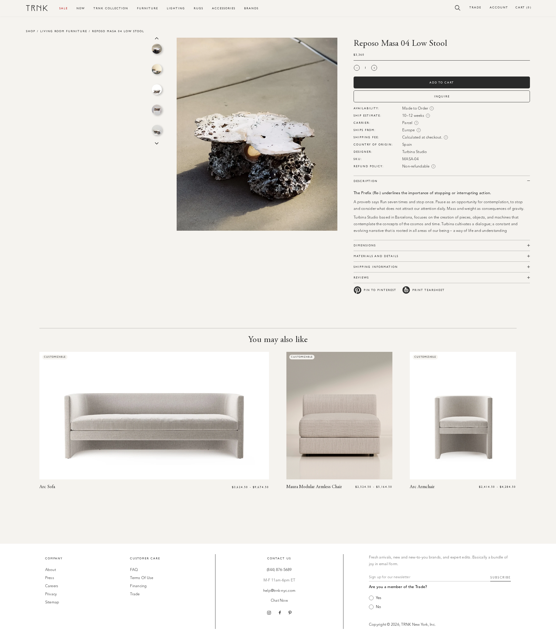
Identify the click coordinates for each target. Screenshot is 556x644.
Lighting (176, 8)
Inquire (442, 96)
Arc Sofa (47, 487)
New (80, 8)
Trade (475, 7)
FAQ (134, 570)
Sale (63, 8)
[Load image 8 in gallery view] (157, 69)
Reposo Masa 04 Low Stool (118, 31)
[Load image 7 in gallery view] (157, 49)
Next (157, 143)
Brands (251, 8)
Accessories (223, 8)
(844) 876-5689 (279, 570)
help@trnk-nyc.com (279, 591)
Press (49, 578)
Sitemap (52, 602)
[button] (457, 7)
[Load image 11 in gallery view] (157, 130)
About (50, 570)
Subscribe (500, 577)
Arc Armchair (422, 487)
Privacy (51, 594)
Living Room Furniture (63, 31)
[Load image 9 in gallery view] (157, 89)
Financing (138, 586)
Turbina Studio (414, 152)
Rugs (198, 8)
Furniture (147, 8)
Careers (51, 586)
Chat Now (279, 601)
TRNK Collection (111, 8)
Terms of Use (141, 578)
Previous (157, 38)
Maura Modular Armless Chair (314, 487)
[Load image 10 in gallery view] (157, 110)
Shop (30, 31)
